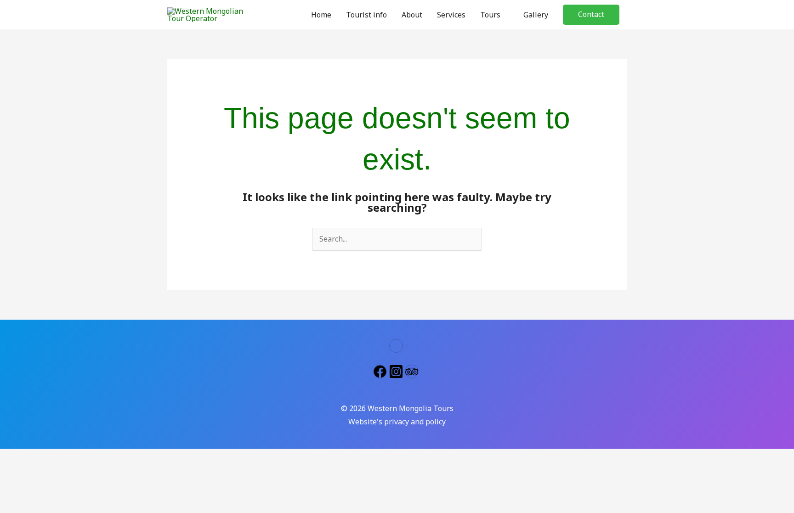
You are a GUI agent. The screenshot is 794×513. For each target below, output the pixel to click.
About (412, 15)
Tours (490, 15)
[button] (591, 15)
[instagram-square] (397, 371)
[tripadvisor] (413, 371)
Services (451, 15)
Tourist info (366, 15)
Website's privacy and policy (397, 422)
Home (321, 15)
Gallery (535, 15)
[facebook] (381, 371)
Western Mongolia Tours (411, 408)
